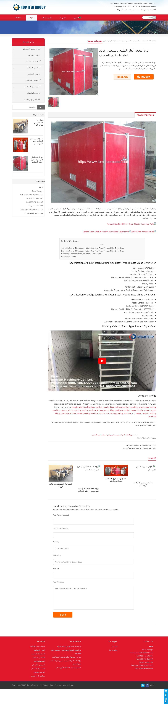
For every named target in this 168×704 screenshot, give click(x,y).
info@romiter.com (149, 7)
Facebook (147, 685)
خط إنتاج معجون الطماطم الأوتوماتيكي (138, 445)
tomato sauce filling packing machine (113, 410)
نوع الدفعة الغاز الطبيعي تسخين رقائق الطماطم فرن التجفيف (112, 435)
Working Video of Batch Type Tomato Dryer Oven (81, 254)
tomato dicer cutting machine (116, 407)
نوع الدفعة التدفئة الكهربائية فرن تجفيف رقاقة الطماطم (88, 489)
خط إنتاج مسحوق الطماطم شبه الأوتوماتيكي (136, 448)
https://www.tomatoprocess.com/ (129, 10)
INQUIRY (145, 76)
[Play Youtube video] (102, 361)
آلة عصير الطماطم (34, 67)
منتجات (31, 17)
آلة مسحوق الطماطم (33, 86)
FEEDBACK (122, 76)
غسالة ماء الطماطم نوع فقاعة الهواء (60, 485)
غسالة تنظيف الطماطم (32, 49)
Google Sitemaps (56, 685)
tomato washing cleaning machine (87, 407)
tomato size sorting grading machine (115, 413)
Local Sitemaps (68, 685)
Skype (143, 685)
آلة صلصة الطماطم (33, 61)
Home (18, 17)
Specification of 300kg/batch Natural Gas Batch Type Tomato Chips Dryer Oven (93, 251)
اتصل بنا (62, 17)
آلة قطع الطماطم (34, 74)
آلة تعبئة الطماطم (34, 93)
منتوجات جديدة (95, 40)
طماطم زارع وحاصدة (32, 99)
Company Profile (69, 256)
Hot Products (44, 685)
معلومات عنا (47, 17)
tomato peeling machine (87, 413)
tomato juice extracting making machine (78, 410)
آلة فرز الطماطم (34, 55)
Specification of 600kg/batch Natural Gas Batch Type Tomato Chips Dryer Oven (93, 248)
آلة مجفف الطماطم (132, 41)
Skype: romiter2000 (149, 10)
